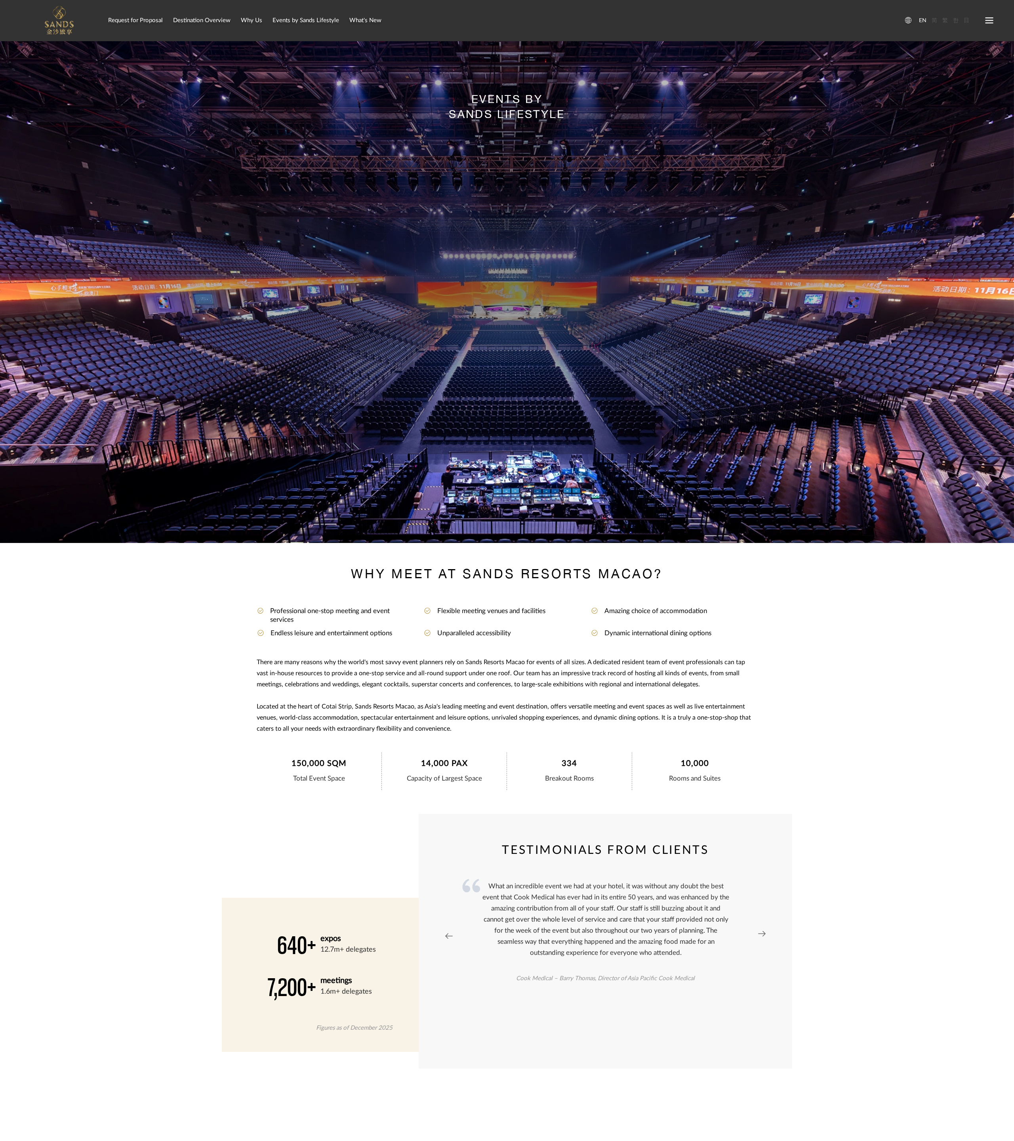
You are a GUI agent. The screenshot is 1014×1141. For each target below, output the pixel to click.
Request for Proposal (135, 20)
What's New (365, 20)
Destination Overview (202, 20)
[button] (762, 935)
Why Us (251, 20)
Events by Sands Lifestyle (306, 20)
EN (922, 20)
